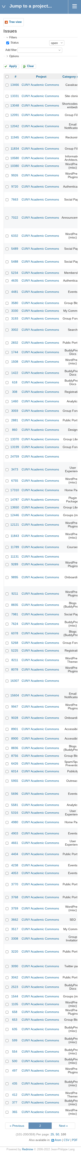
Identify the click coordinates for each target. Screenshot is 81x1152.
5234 (14, 272)
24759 (14, 456)
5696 (14, 793)
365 (14, 1112)
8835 (14, 605)
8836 (14, 748)
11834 (15, 148)
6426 (14, 763)
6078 (14, 633)
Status (14, 42)
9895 (14, 577)
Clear (30, 66)
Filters (13, 37)
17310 (14, 490)
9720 (14, 186)
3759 (14, 908)
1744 (14, 352)
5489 (14, 248)
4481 (14, 291)
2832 (14, 342)
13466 (14, 84)
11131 (15, 556)
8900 (14, 738)
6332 (14, 235)
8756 (14, 755)
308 (14, 391)
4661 (14, 843)
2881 (14, 420)
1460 (14, 401)
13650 (14, 507)
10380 (14, 166)
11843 (15, 536)
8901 (14, 729)
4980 (14, 822)
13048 (14, 105)
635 (14, 1029)
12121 (14, 524)
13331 (14, 96)
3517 (14, 929)
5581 (14, 805)
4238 (14, 865)
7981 (14, 614)
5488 (14, 261)
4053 (14, 873)
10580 (14, 158)
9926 (14, 175)
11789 (15, 547)
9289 (14, 564)
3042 (14, 977)
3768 (14, 897)
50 (57, 1134)
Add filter (11, 50)
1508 (14, 361)
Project (41, 76)
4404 (14, 854)
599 (14, 1040)
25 (52, 1134)
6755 (14, 480)
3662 (14, 919)
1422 (14, 373)
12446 (14, 515)
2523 (14, 987)
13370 (14, 439)
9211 (14, 593)
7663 (14, 199)
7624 (14, 623)
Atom (58, 1140)
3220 (14, 951)
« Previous (17, 1125)
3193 (14, 318)
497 (14, 1070)
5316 (14, 812)
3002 (14, 329)
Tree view (15, 22)
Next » (63, 1125)
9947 (14, 706)
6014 (14, 771)
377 (14, 1102)
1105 (14, 1004)
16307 (14, 680)
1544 (14, 996)
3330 (14, 310)
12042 (14, 126)
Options (14, 56)
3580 (14, 303)
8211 (14, 660)
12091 (14, 115)
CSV (67, 1140)
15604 (14, 695)
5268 (14, 642)
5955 (14, 780)
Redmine (27, 1149)
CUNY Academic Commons (40, 84)
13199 (14, 447)
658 (14, 1012)
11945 (15, 137)
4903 (14, 833)
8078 (14, 669)
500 (14, 1061)
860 (14, 429)
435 (14, 1083)
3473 (14, 469)
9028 (14, 717)
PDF (75, 1140)
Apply (13, 66)
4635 (14, 280)
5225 (14, 650)
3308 (14, 938)
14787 (14, 499)
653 (14, 1019)
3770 (14, 884)
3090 (14, 966)
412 (14, 1094)
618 (14, 382)
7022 (14, 217)
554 (14, 1051)
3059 (14, 410)
